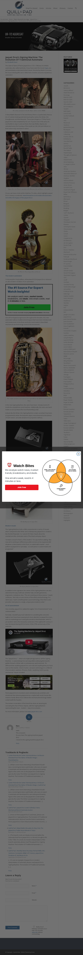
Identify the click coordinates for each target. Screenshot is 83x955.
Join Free (21, 487)
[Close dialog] (78, 454)
